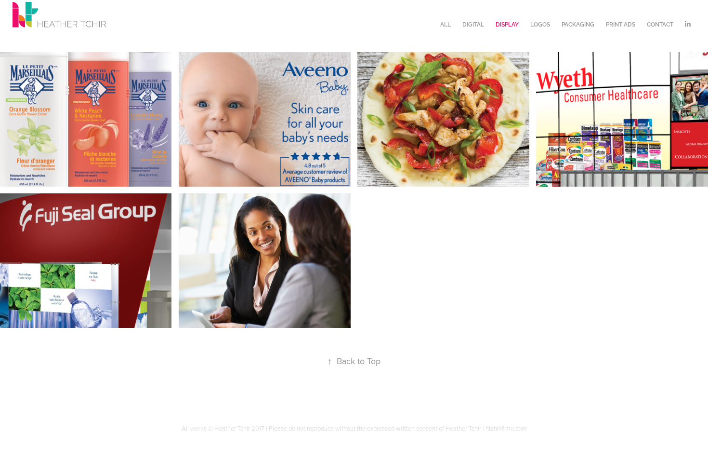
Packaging (578, 24)
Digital (473, 24)
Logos (540, 24)
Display (507, 24)
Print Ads (620, 24)
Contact (660, 24)
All (445, 24)
